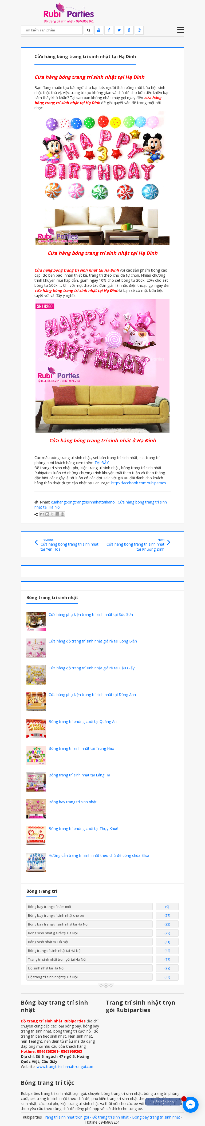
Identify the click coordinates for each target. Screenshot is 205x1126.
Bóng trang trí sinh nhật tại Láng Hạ (79, 774)
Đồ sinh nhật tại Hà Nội (46, 968)
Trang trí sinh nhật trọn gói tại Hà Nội (57, 959)
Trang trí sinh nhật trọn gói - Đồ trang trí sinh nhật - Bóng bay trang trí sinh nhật (111, 1117)
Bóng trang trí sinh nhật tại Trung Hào (81, 748)
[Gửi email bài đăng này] (42, 514)
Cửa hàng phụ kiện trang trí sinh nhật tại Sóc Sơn (91, 614)
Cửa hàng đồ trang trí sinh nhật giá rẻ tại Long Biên (93, 641)
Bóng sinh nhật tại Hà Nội (48, 941)
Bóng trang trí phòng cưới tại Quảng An (83, 721)
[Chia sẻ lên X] (52, 514)
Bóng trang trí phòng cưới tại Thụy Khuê (83, 828)
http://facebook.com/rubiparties (138, 482)
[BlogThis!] (47, 514)
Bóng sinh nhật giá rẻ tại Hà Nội (53, 933)
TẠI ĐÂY (101, 462)
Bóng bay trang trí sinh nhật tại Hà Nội (58, 924)
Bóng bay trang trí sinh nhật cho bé (56, 915)
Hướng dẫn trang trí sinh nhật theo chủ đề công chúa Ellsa (99, 855)
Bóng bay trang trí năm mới (49, 906)
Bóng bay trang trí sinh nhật (73, 801)
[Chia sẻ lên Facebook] (57, 514)
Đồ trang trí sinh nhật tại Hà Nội (53, 976)
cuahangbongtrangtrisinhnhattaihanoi (83, 502)
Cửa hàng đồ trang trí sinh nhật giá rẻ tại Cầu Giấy (92, 667)
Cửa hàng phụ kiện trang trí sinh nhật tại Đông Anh (92, 694)
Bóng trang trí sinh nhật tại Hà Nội (54, 950)
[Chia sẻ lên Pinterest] (62, 514)
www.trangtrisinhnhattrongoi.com (65, 1066)
